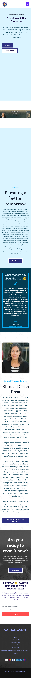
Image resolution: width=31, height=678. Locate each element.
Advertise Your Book (15, 640)
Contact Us (15, 647)
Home (15, 637)
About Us (15, 645)
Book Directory (15, 642)
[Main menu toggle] (27, 4)
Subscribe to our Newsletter (10, 607)
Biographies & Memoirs (17, 14)
